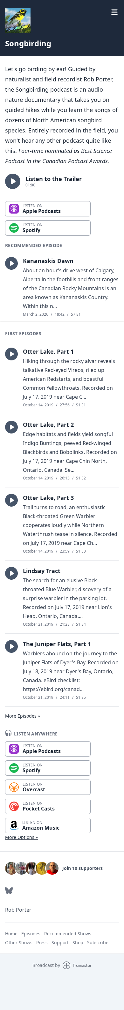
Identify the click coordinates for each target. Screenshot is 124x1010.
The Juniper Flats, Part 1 (57, 644)
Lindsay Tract (41, 571)
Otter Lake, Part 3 (48, 497)
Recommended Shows (67, 934)
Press (42, 942)
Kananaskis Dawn (48, 261)
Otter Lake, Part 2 (48, 424)
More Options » (21, 837)
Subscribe (97, 942)
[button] (12, 181)
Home (11, 934)
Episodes (30, 934)
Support (60, 942)
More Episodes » (22, 716)
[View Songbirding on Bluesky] (9, 890)
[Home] (18, 20)
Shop (77, 942)
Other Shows (18, 942)
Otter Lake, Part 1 (48, 351)
